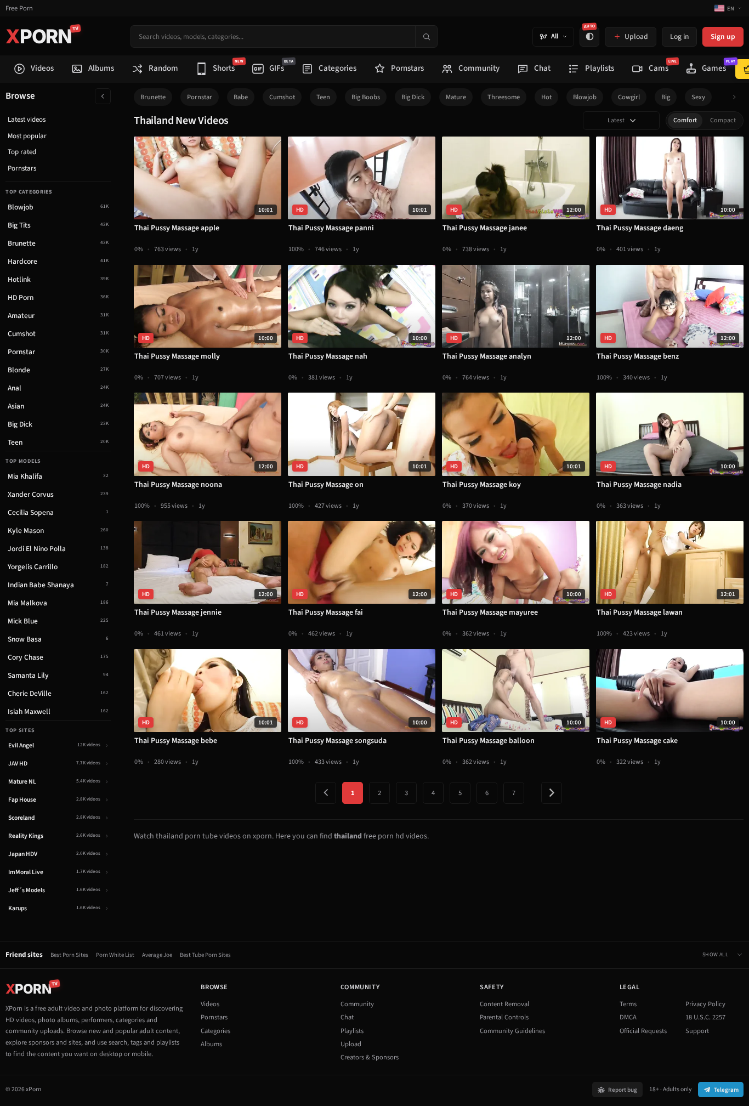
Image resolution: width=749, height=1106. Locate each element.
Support (697, 1031)
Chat (347, 1017)
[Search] (426, 36)
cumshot (282, 97)
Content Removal (504, 1004)
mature (456, 97)
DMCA (628, 1017)
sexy (698, 97)
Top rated (22, 152)
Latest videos (27, 119)
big (665, 97)
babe (241, 97)
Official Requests (643, 1031)
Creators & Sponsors (370, 1057)
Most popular (27, 136)
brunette (153, 97)
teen (323, 97)
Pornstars (22, 168)
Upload (351, 1044)
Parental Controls (504, 1017)
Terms (628, 1004)
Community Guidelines (512, 1031)
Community (357, 1004)
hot (546, 97)
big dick (412, 97)
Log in (679, 36)
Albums (211, 1044)
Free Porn (19, 8)
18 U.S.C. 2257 (705, 1017)
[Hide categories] (103, 96)
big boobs (365, 97)
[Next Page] (551, 793)
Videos (210, 1004)
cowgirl (629, 97)
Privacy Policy (705, 1004)
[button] (737, 97)
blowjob (585, 97)
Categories (215, 1031)
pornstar (199, 97)
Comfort (685, 120)
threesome (503, 97)
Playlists (352, 1031)
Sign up (723, 36)
